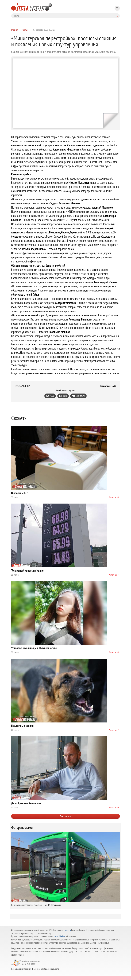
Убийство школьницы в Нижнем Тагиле (34, 648)
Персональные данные (21, 968)
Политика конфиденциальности (45, 968)
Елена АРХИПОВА (22, 386)
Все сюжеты (65, 816)
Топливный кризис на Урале (27, 570)
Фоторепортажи (22, 827)
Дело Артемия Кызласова (26, 803)
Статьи (25, 29)
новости (67, 930)
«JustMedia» (60, 936)
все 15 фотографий (53, 904)
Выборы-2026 (19, 493)
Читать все (113, 497)
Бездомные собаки (22, 725)
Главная (14, 29)
